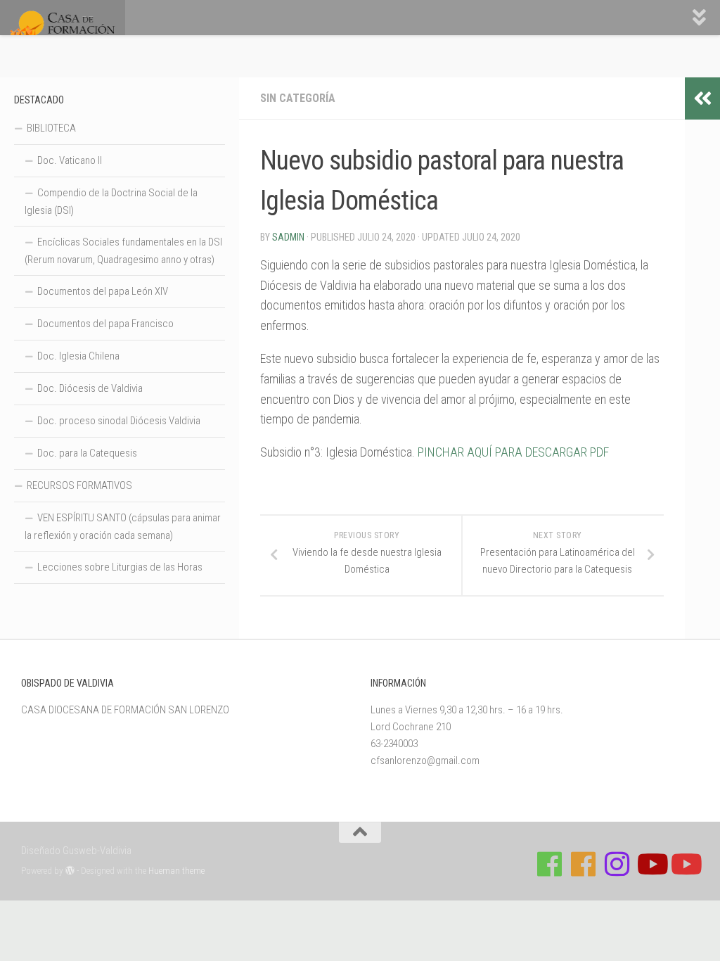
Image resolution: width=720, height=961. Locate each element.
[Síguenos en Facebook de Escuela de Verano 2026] (584, 864)
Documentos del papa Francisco (105, 323)
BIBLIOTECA (51, 128)
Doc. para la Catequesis (87, 453)
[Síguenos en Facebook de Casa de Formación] (550, 864)
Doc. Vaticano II (69, 160)
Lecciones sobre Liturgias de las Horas (119, 567)
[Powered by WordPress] (70, 870)
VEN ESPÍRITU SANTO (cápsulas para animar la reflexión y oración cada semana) (123, 526)
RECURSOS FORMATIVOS (79, 485)
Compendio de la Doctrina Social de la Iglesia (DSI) (111, 201)
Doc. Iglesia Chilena (78, 356)
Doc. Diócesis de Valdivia (90, 388)
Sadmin (288, 237)
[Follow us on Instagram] (617, 864)
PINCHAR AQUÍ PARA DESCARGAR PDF (513, 452)
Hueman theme (176, 870)
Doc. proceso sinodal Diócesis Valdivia (118, 420)
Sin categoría (297, 98)
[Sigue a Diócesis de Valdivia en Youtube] (685, 864)
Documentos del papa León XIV (102, 291)
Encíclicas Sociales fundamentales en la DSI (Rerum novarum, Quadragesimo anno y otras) (123, 251)
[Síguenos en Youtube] (651, 864)
